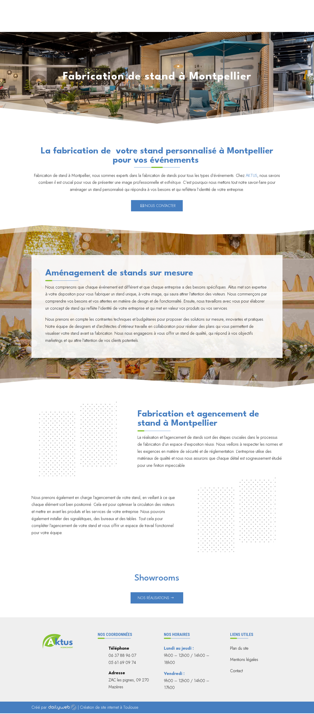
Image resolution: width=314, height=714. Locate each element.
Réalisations (252, 21)
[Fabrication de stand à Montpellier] (77, 476)
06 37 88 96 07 (146, 7)
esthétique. (173, 182)
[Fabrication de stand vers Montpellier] (236, 552)
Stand (231, 21)
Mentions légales (244, 660)
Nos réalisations (153, 598)
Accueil (159, 21)
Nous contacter (160, 205)
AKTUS (251, 175)
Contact (275, 21)
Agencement (180, 21)
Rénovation (211, 21)
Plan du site (239, 648)
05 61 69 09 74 (196, 7)
